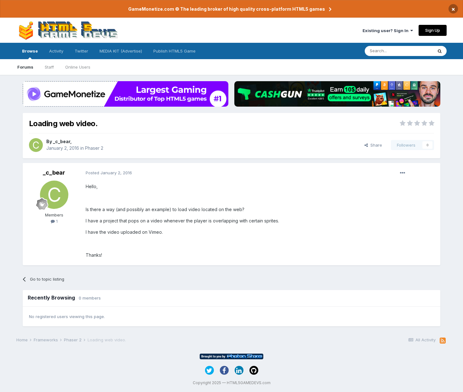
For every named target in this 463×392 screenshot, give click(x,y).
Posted (109, 172)
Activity (56, 50)
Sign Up (432, 30)
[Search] (440, 51)
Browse (30, 50)
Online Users (77, 67)
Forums (25, 67)
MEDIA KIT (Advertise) (121, 50)
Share (375, 145)
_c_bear (61, 141)
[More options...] (402, 173)
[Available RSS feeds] (443, 340)
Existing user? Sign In (386, 30)
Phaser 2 (94, 148)
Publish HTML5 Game (174, 50)
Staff (49, 67)
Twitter (81, 50)
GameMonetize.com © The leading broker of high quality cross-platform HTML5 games (226, 9)
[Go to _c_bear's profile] (36, 145)
